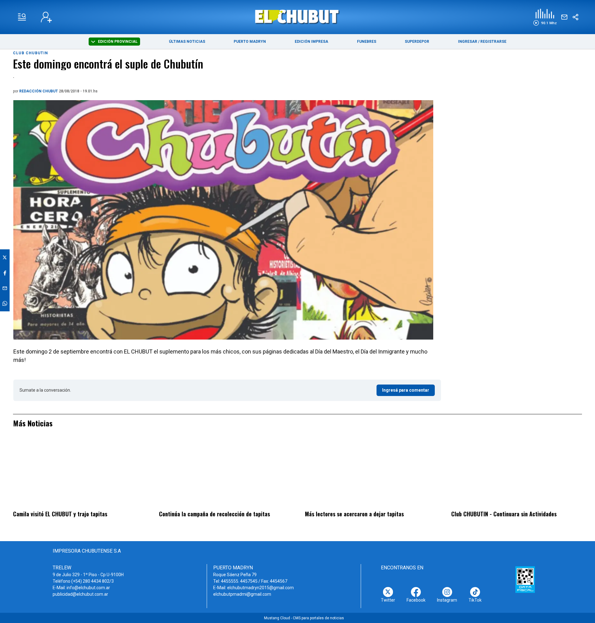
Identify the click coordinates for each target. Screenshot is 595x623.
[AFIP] (525, 579)
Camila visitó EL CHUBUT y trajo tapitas (60, 514)
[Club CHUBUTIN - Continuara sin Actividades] (516, 473)
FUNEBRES (366, 41)
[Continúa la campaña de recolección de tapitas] (224, 473)
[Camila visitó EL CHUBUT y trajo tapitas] (78, 473)
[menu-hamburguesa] (22, 17)
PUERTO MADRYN (250, 41)
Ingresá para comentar (405, 390)
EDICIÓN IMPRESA (311, 41)
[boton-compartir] (575, 17)
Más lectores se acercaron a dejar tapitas (354, 514)
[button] (545, 17)
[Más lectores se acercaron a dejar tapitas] (370, 473)
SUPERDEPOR (417, 41)
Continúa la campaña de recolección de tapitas (214, 514)
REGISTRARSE (493, 41)
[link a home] (297, 17)
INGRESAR (467, 41)
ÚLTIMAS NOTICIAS (187, 41)
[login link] (46, 17)
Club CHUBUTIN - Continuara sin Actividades (504, 514)
